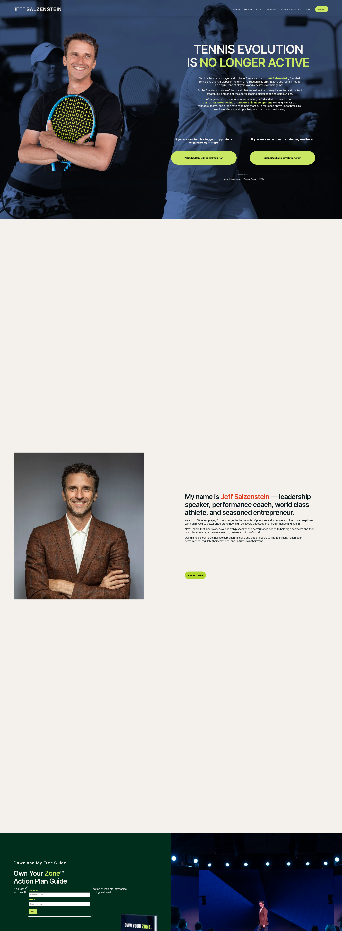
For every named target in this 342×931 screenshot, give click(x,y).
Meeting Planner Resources (291, 9)
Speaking (236, 9)
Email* (32, 899)
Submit (33, 911)
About (258, 9)
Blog (308, 9)
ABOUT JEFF (195, 575)
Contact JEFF (321, 9)
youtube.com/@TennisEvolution (203, 157)
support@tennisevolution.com (282, 157)
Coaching (248, 9)
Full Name (33, 890)
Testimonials (271, 9)
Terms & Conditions (231, 179)
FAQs (261, 179)
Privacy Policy (250, 179)
